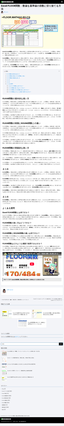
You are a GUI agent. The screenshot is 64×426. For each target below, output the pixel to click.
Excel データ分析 (5, 391)
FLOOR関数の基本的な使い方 (13, 74)
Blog (3, 389)
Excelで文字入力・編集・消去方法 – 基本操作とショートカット (15, 299)
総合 (3, 409)
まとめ (8, 80)
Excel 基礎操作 (5, 395)
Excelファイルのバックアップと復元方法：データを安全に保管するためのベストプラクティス (48, 299)
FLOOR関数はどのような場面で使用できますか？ (20, 92)
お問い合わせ (15, 421)
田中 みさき (6, 12)
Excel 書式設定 (5, 398)
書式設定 (4, 407)
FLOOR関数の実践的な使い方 (13, 78)
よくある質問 (10, 84)
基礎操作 (4, 405)
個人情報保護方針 (22, 421)
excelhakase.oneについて (6, 421)
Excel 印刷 (4, 393)
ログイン (17, 336)
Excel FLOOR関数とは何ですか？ (16, 86)
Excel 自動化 (4, 400)
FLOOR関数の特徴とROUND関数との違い (16, 76)
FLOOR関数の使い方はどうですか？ (17, 88)
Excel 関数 (4, 402)
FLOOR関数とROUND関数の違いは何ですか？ (19, 90)
